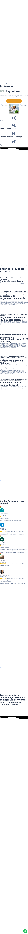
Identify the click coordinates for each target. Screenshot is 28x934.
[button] (1, 266)
